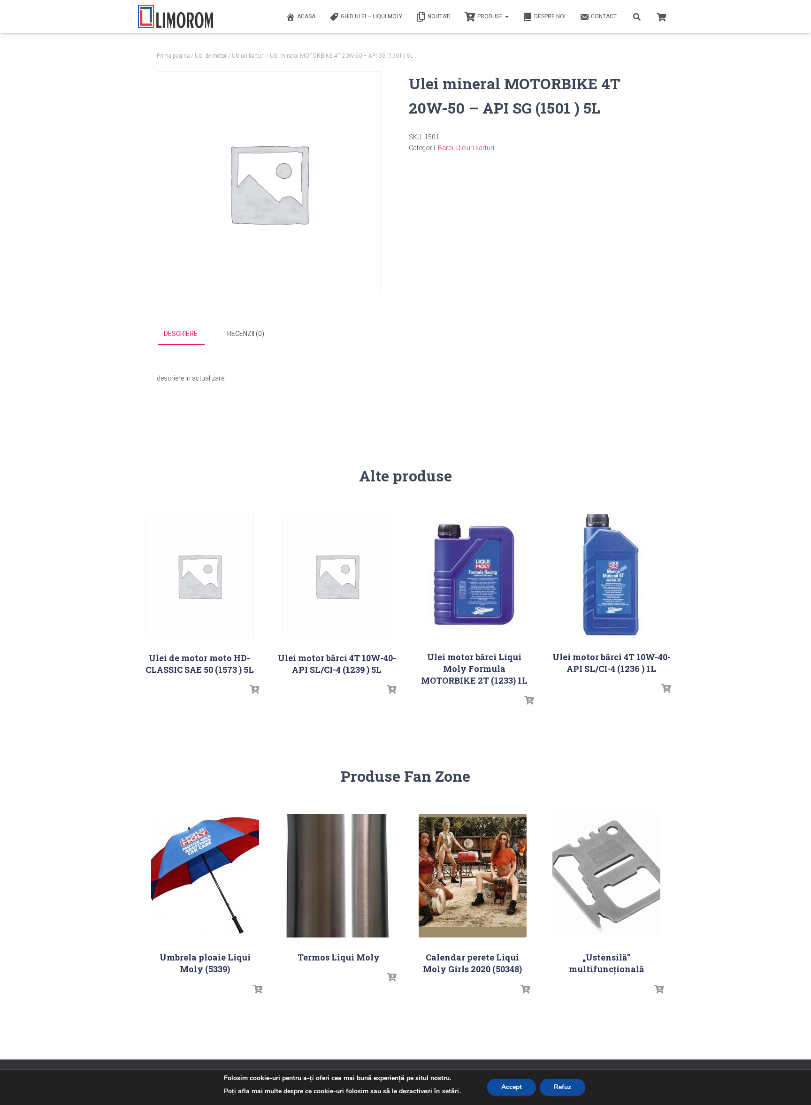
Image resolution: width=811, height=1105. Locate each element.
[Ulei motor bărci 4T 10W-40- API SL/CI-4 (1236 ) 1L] (611, 575)
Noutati (439, 16)
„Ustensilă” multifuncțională (606, 963)
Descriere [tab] (181, 333)
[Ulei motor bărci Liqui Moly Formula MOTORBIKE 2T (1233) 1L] (474, 575)
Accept (511, 1086)
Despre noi (550, 16)
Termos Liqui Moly (339, 957)
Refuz (562, 1086)
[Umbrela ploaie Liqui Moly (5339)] (205, 875)
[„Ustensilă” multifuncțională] (606, 875)
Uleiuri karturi (248, 56)
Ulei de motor (211, 56)
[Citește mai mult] (254, 689)
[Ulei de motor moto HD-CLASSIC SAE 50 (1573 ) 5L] (199, 576)
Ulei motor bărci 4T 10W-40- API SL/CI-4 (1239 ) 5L (337, 663)
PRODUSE (490, 16)
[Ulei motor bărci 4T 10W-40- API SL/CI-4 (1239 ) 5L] (337, 576)
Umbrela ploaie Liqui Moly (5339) (205, 963)
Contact (604, 16)
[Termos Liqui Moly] (339, 875)
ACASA (306, 16)
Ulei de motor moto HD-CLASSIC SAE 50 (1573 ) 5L (199, 663)
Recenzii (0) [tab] (245, 333)
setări (450, 1091)
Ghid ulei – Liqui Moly (371, 16)
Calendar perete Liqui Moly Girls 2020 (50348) (472, 963)
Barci (445, 148)
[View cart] (661, 16)
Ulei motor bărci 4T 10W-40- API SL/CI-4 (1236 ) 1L (611, 662)
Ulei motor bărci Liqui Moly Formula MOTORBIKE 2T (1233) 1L (474, 668)
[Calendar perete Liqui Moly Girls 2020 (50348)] (473, 875)
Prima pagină (173, 56)
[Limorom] (175, 16)
